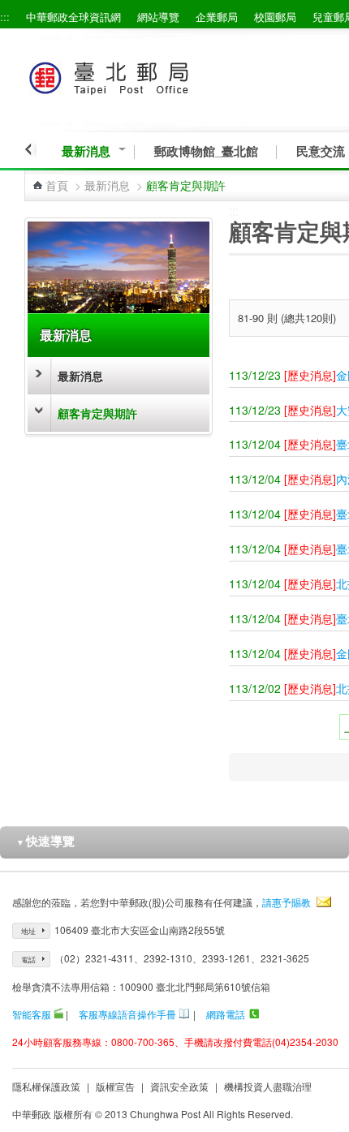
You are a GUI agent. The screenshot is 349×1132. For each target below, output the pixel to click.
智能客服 (31, 1014)
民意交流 (320, 151)
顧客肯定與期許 (97, 413)
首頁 (56, 185)
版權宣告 (115, 1086)
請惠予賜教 (286, 902)
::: (5, 16)
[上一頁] (30, 149)
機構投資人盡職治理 (268, 1086)
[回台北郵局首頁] (139, 75)
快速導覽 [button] (45, 841)
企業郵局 (217, 16)
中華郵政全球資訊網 (73, 16)
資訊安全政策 (179, 1086)
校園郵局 (275, 16)
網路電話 (225, 1014)
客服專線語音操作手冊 (127, 1014)
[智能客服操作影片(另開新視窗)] (58, 1014)
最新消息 (86, 151)
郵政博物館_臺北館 (206, 151)
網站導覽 (158, 16)
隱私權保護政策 (46, 1086)
